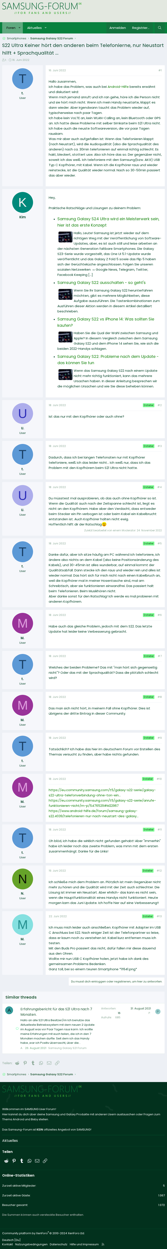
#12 (159, 871)
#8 (159, 697)
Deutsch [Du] (11, 1240)
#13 (159, 916)
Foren (11, 27)
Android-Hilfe (118, 86)
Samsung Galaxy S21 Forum (67, 1048)
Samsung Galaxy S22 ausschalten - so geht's (101, 282)
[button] (19, 27)
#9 (159, 738)
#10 (159, 779)
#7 (160, 656)
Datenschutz (58, 1244)
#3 (159, 446)
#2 (159, 405)
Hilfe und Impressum (84, 1244)
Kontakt (7, 1244)
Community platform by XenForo (43, 1233)
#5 (159, 543)
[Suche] (160, 27)
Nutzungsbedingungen (31, 1244)
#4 (159, 487)
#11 (159, 829)
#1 (160, 70)
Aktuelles (34, 27)
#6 (159, 615)
